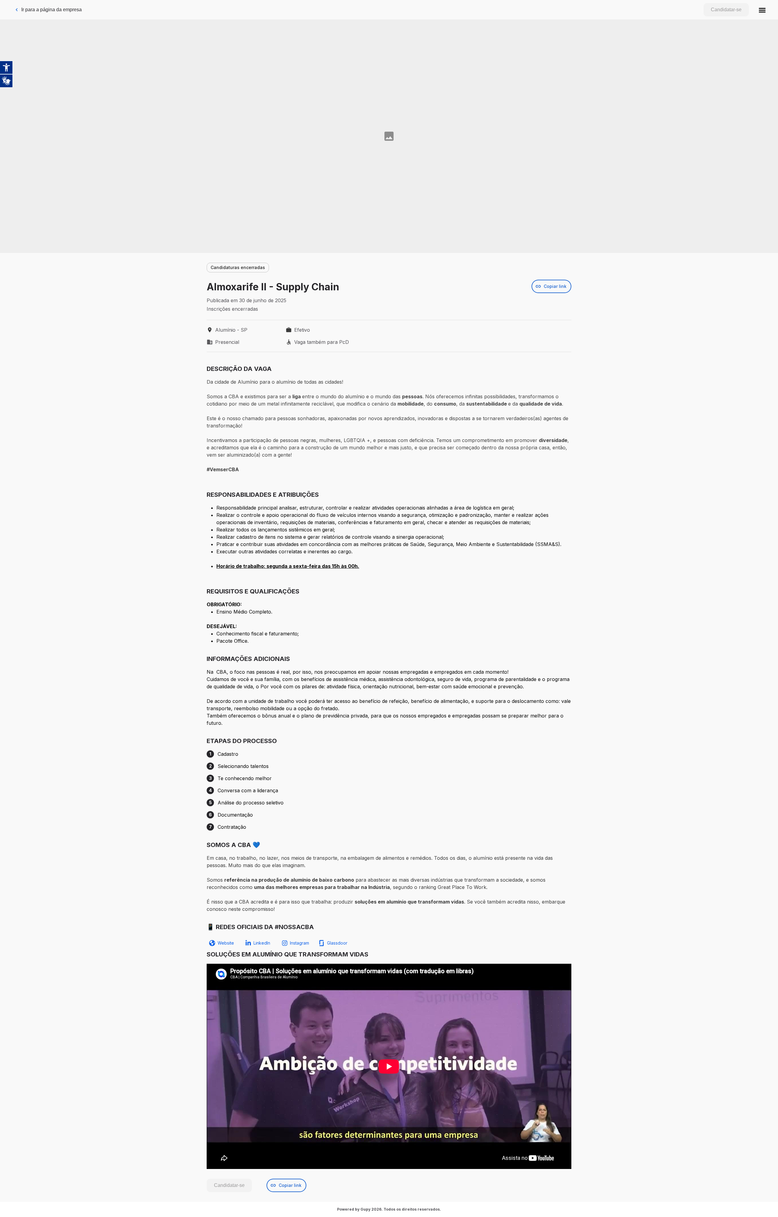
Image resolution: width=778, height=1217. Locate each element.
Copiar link (555, 286)
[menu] (762, 10)
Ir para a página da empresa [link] (51, 9)
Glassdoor (337, 943)
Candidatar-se (726, 9)
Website (226, 943)
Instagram (299, 943)
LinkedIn (261, 943)
